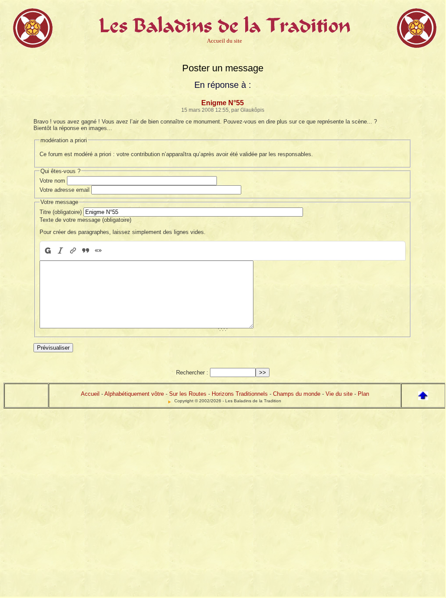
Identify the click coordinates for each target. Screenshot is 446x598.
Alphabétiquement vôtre (134, 394)
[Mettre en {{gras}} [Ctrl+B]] (47, 250)
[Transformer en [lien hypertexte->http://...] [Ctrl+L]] (73, 250)
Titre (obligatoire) (61, 212)
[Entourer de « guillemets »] (98, 250)
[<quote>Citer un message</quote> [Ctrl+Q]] (85, 250)
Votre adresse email (65, 190)
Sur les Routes (187, 394)
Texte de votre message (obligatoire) (85, 220)
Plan (363, 394)
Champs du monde (296, 394)
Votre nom (52, 180)
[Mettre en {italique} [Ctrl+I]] (60, 250)
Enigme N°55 (222, 103)
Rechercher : (192, 372)
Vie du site (339, 394)
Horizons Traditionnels (240, 394)
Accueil (90, 394)
